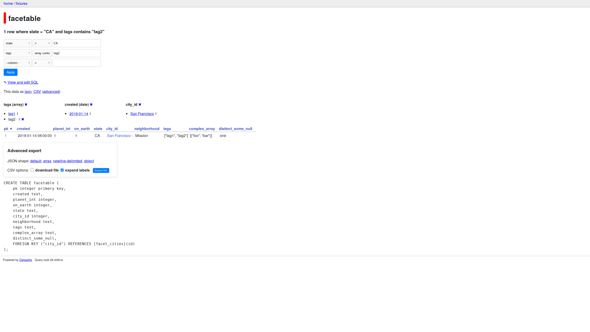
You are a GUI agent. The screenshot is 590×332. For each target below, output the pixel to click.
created (23, 128)
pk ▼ (8, 128)
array (47, 160)
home (8, 3)
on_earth (82, 128)
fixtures (21, 3)
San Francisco (142, 113)
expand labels (77, 170)
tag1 (11, 113)
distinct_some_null (235, 128)
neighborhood (146, 128)
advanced (51, 91)
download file (46, 170)
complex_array (202, 128)
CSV (37, 91)
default (35, 160)
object (89, 160)
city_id (112, 128)
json (28, 91)
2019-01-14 (78, 113)
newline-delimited (67, 160)
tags (167, 128)
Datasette (25, 260)
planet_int (61, 128)
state (98, 128)
